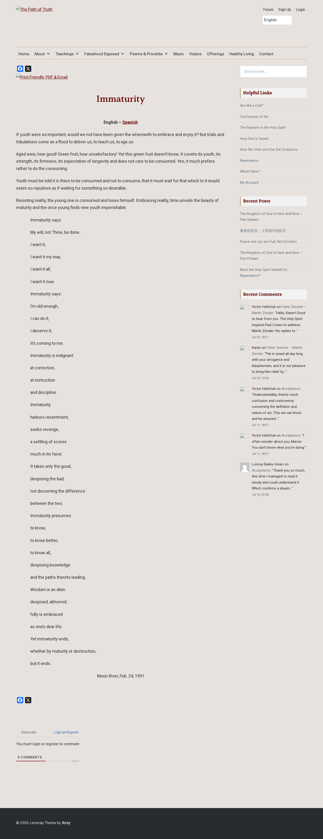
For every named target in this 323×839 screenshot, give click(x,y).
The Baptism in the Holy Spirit (263, 127)
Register (72, 732)
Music (178, 53)
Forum (268, 9)
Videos (195, 53)
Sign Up (284, 9)
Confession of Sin (254, 117)
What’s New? (250, 171)
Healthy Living (241, 53)
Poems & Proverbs (146, 53)
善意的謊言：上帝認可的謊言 (263, 231)
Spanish (130, 122)
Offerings (215, 53)
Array (66, 823)
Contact (266, 53)
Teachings (65, 53)
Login (300, 9)
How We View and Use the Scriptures (269, 149)
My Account (249, 182)
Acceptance (291, 389)
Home (23, 53)
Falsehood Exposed (101, 53)
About (39, 53)
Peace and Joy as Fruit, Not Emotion (268, 241)
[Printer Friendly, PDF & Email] (42, 77)
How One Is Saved (254, 138)
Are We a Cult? (251, 105)
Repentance (249, 160)
